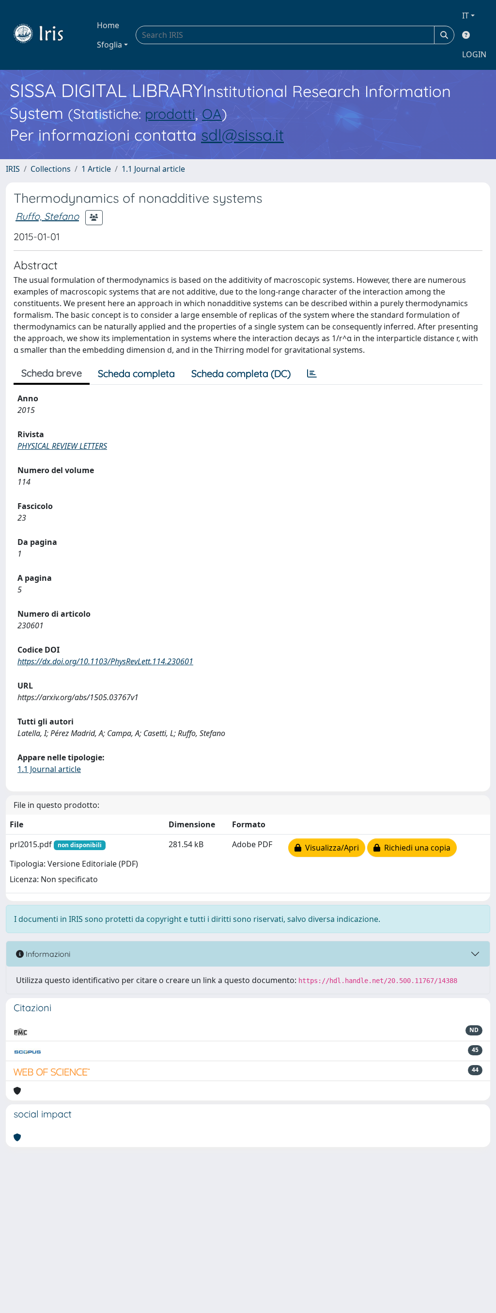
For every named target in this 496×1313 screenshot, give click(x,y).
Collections (51, 169)
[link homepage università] (45, 35)
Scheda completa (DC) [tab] (241, 373)
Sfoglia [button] (109, 44)
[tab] (312, 373)
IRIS (13, 169)
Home (108, 25)
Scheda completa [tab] (136, 373)
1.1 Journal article (153, 169)
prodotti (170, 113)
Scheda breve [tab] (51, 373)
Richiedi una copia (415, 847)
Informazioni (47, 954)
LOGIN (474, 54)
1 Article (96, 169)
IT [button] (465, 15)
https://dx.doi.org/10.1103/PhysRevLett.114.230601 (105, 661)
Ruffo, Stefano (47, 216)
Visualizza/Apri (330, 847)
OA (212, 113)
